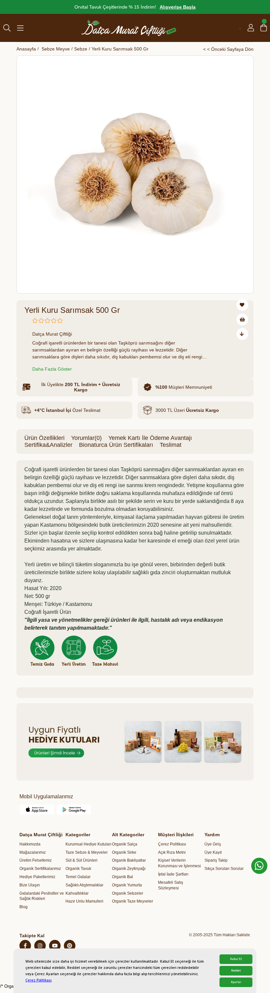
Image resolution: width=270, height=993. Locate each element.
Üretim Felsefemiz (35, 860)
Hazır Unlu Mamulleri (84, 901)
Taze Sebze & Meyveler (87, 852)
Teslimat (170, 445)
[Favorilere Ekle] (242, 305)
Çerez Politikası (38, 980)
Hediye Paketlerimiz (37, 877)
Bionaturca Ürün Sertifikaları (116, 445)
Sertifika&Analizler (48, 445)
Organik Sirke (124, 852)
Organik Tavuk (78, 868)
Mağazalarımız (32, 852)
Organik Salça (124, 844)
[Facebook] (25, 945)
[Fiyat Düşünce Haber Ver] (242, 334)
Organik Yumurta (127, 885)
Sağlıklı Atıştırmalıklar (84, 885)
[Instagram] (40, 945)
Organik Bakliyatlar (129, 860)
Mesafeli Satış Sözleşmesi (170, 885)
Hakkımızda (29, 844)
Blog (23, 907)
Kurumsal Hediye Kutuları (88, 844)
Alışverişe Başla (178, 7)
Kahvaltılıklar (77, 893)
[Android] (74, 809)
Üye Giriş (212, 844)
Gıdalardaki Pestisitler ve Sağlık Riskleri (41, 896)
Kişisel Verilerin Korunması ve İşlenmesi (179, 863)
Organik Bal (122, 877)
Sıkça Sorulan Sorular (224, 868)
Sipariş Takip (216, 860)
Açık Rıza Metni (172, 852)
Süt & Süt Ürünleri (81, 860)
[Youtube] (55, 945)
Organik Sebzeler (127, 893)
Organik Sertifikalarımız (40, 868)
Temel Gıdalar (78, 877)
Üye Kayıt (213, 852)
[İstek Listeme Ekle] (242, 319)
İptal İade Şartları (173, 874)
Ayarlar (236, 982)
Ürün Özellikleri (44, 438)
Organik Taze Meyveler (132, 901)
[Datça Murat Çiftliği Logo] (128, 28)
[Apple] (37, 809)
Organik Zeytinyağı (129, 868)
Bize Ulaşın (29, 885)
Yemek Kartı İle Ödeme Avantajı (150, 438)
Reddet (236, 970)
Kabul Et (236, 959)
